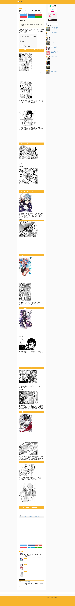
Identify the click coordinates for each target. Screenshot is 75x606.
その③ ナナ (21, 40)
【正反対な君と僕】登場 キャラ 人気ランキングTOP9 (54, 52)
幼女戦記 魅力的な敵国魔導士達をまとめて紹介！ (54, 42)
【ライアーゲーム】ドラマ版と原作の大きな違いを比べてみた (54, 61)
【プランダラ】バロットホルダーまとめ (24, 46)
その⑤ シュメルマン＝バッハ (23, 42)
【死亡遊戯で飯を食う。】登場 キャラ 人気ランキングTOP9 (54, 47)
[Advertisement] (31, 136)
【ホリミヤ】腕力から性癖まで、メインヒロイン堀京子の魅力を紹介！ (54, 57)
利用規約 (52, 597)
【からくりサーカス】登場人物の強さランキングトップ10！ (54, 37)
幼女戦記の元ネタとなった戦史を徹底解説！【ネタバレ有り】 (54, 66)
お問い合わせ (55, 597)
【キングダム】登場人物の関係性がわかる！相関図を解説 (54, 28)
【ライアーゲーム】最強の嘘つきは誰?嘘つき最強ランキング (54, 32)
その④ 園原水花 (21, 41)
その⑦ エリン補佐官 (22, 45)
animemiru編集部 (27, 581)
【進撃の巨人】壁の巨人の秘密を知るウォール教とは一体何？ (54, 71)
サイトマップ (48, 597)
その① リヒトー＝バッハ (23, 37)
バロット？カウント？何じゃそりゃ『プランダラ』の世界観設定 (27, 36)
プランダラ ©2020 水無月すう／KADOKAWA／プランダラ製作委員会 (29, 516)
